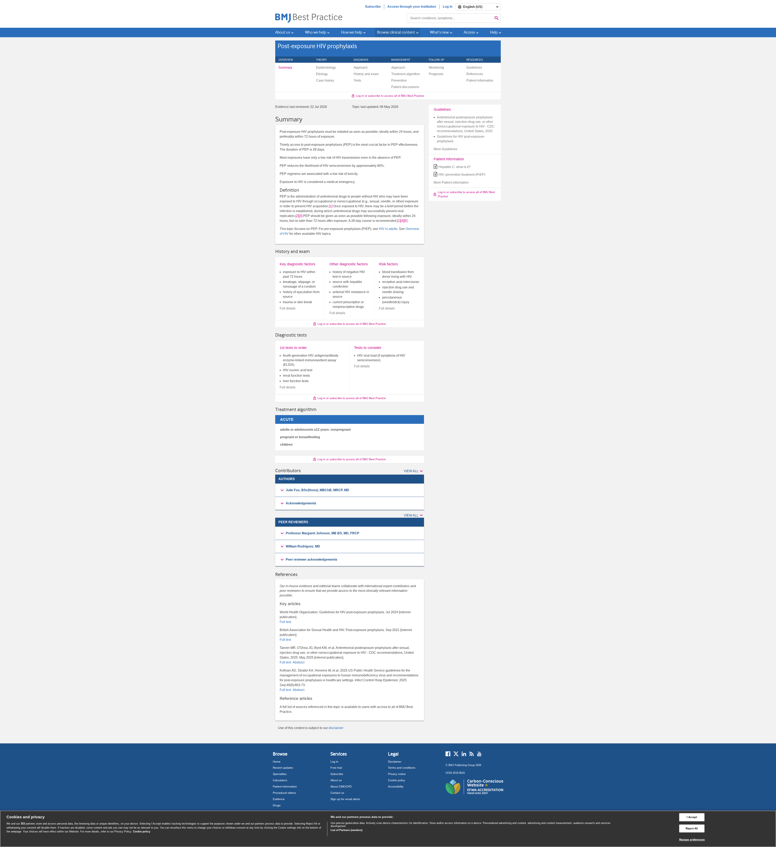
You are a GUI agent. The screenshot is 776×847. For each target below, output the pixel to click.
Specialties (280, 774)
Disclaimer (394, 761)
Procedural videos (284, 792)
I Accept (692, 817)
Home (276, 761)
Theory (323, 59)
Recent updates (283, 767)
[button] (414, 471)
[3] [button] (300, 216)
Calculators (280, 780)
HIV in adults (388, 229)
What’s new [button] (439, 32)
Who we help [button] (315, 32)
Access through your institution (411, 6)
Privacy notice (397, 774)
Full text (285, 622)
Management (403, 59)
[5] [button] (405, 220)
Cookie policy (396, 780)
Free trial (336, 767)
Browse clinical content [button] (396, 32)
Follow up (439, 59)
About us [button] (282, 32)
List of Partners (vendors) (346, 830)
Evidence (279, 799)
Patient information (285, 786)
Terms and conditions (401, 767)
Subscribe (373, 6)
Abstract (298, 662)
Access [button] (469, 32)
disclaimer (336, 728)
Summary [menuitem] (285, 67)
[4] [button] (402, 220)
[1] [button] (330, 206)
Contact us (337, 792)
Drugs (276, 805)
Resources (476, 59)
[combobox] (450, 18)
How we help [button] (351, 32)
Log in (447, 6)
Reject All (692, 828)
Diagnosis (363, 59)
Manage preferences (692, 839)
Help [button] (494, 32)
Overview (287, 59)
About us (336, 780)
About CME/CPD (341, 786)
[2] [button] (297, 216)
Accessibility (395, 786)
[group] (349, 490)
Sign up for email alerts (345, 799)
